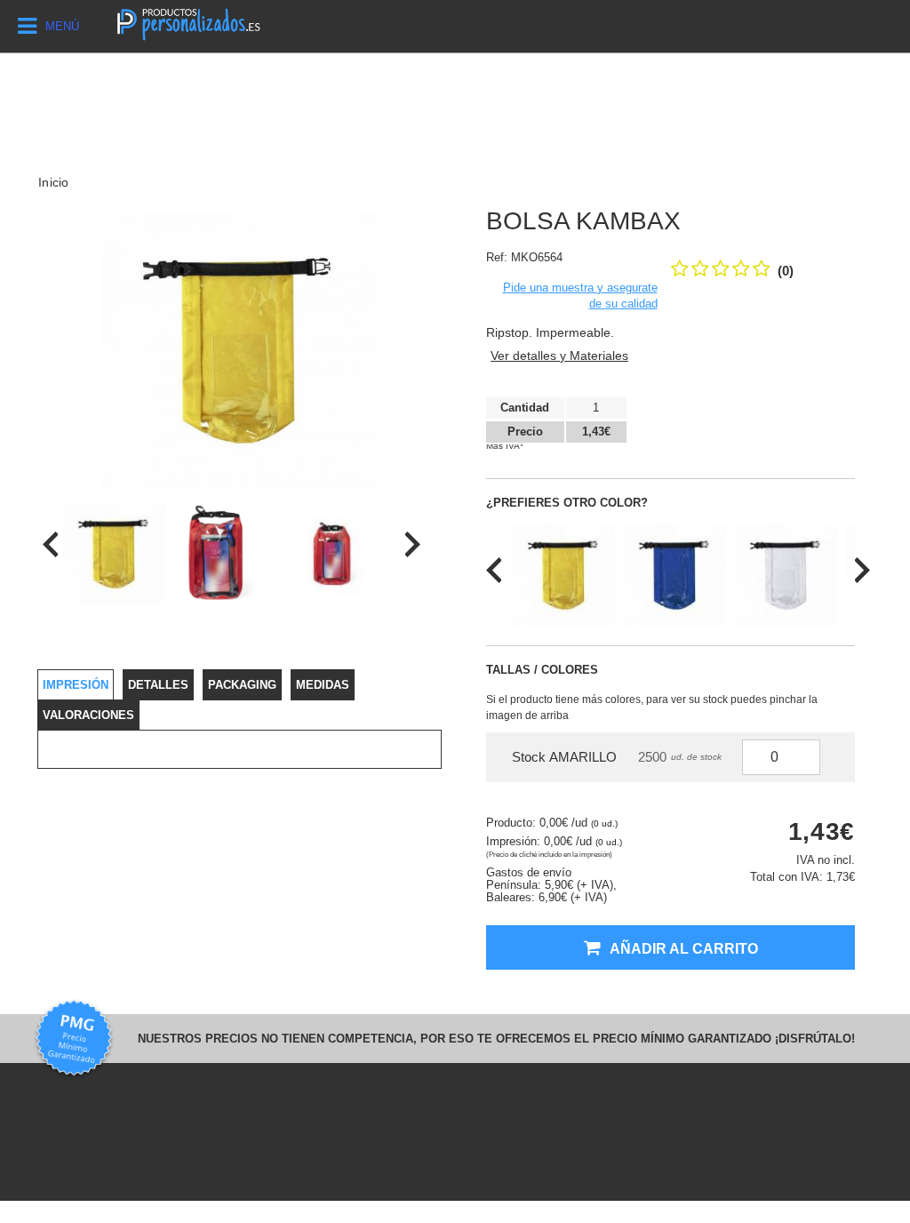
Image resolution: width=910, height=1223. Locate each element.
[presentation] (50, 544)
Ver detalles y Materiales (559, 355)
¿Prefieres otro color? (567, 502)
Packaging (242, 684)
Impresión (75, 684)
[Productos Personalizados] (188, 22)
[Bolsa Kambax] (114, 554)
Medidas (322, 684)
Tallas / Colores (542, 669)
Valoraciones (88, 715)
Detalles (158, 684)
